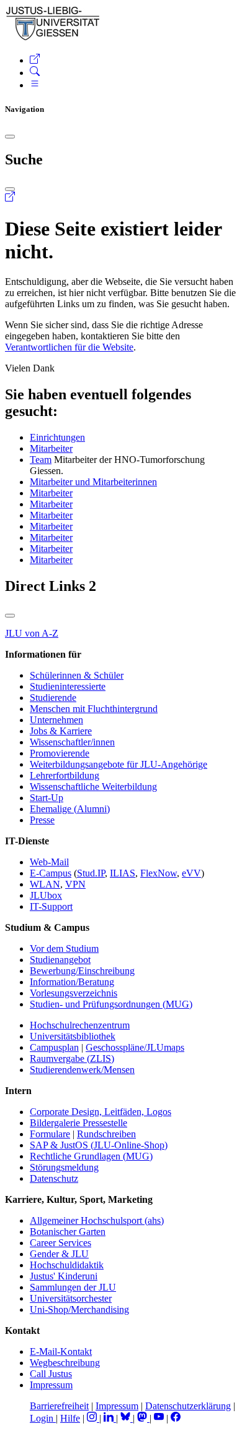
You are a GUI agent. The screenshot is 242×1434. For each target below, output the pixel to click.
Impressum (51, 1385)
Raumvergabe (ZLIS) (72, 1058)
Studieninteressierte (67, 686)
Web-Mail (49, 862)
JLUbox (46, 895)
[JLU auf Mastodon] (143, 1418)
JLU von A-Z (31, 633)
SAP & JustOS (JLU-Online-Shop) (99, 1145)
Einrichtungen (57, 437)
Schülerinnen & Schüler (76, 675)
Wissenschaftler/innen (72, 742)
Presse (42, 820)
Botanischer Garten (67, 1231)
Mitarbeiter (51, 448)
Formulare (50, 1134)
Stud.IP (91, 873)
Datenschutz (54, 1178)
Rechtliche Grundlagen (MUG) (91, 1156)
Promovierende (59, 753)
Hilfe (70, 1418)
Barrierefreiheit (59, 1406)
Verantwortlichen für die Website (69, 347)
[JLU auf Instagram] (93, 1418)
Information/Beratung (72, 982)
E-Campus (50, 873)
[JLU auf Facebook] (176, 1418)
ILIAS (122, 873)
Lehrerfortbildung (64, 775)
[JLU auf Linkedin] (110, 1418)
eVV (191, 873)
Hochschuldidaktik (67, 1265)
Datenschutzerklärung (188, 1406)
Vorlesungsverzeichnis (73, 993)
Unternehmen (56, 720)
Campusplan (54, 1047)
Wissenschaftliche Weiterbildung (93, 786)
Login (43, 1418)
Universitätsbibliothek (72, 1036)
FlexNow (158, 873)
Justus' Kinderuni (63, 1276)
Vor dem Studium (64, 948)
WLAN (45, 884)
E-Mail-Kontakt (61, 1351)
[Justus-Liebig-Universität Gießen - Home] (53, 38)
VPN (75, 884)
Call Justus (51, 1373)
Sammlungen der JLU (73, 1287)
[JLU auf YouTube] (159, 1418)
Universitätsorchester (71, 1298)
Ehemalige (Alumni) (70, 809)
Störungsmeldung (64, 1167)
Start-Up (46, 797)
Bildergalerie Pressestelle (78, 1123)
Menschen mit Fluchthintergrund (94, 708)
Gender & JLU (59, 1254)
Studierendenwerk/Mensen (82, 1069)
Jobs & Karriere (61, 731)
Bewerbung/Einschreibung (82, 970)
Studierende (53, 697)
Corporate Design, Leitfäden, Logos (100, 1111)
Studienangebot (60, 959)
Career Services (60, 1242)
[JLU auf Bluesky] (126, 1418)
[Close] (10, 136)
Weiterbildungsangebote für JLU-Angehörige (118, 764)
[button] (35, 60)
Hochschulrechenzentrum (80, 1025)
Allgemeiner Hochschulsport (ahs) (97, 1220)
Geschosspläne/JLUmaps (135, 1047)
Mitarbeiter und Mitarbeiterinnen (93, 482)
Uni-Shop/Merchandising (79, 1309)
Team (41, 459)
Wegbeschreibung (65, 1362)
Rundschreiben (106, 1134)
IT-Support (51, 906)
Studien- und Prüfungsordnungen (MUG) (111, 1004)
